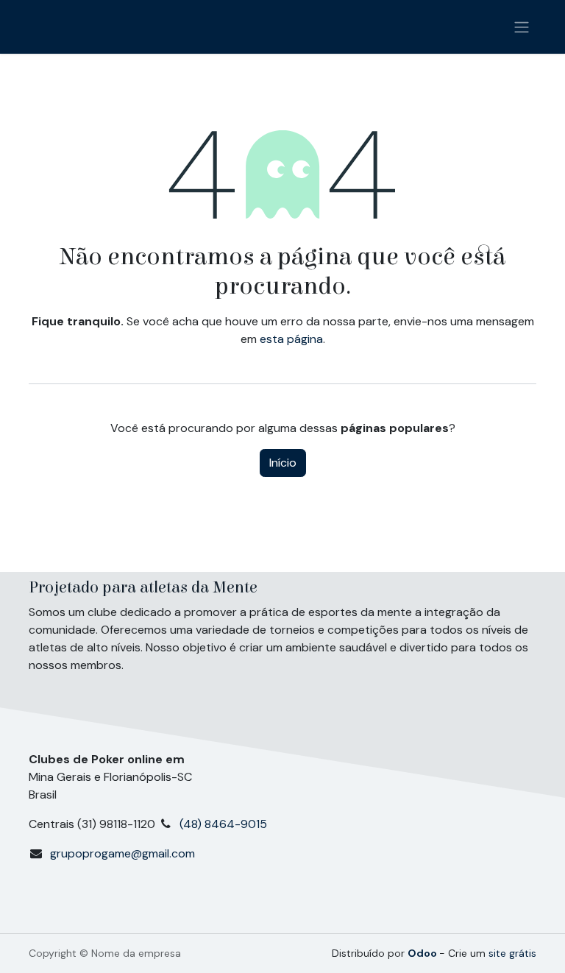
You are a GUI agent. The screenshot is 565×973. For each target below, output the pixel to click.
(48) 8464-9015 (226, 824)
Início (282, 462)
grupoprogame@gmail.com (122, 853)
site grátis (512, 953)
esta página (291, 339)
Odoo (423, 953)
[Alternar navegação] (521, 27)
